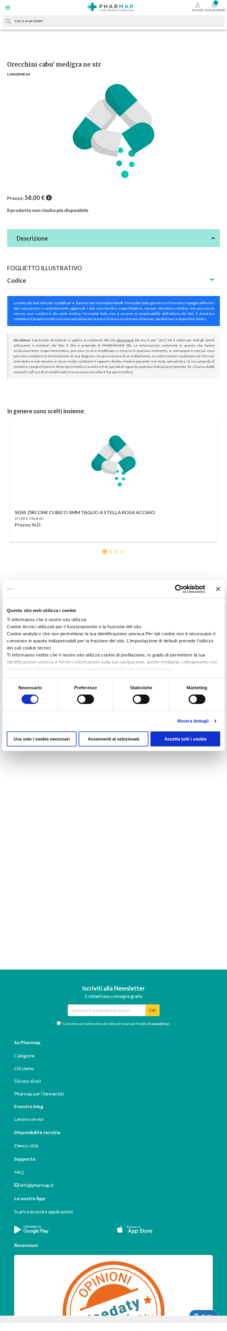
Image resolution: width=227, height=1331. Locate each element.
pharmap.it (125, 340)
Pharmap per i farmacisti (39, 1093)
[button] (7, 7)
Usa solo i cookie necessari (42, 738)
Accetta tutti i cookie (185, 738)
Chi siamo (24, 1068)
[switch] (85, 699)
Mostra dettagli (193, 720)
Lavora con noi (28, 1119)
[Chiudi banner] (218, 589)
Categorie (24, 1055)
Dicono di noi (27, 1081)
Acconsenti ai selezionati (113, 738)
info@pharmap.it (36, 1185)
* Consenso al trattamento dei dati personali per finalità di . (115, 1023)
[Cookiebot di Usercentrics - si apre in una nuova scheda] (179, 588)
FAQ (19, 1172)
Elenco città (26, 1145)
